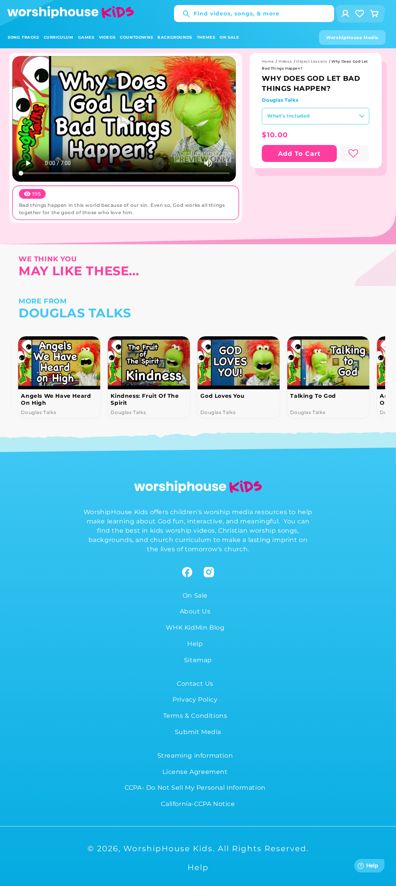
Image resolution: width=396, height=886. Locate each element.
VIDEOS (107, 37)
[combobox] (254, 13)
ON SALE (229, 37)
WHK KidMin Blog (195, 627)
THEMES (206, 37)
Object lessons (311, 61)
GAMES (86, 37)
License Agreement (194, 771)
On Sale (195, 595)
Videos (285, 61)
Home (268, 61)
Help (195, 643)
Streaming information (195, 755)
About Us (195, 611)
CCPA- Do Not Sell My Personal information (195, 787)
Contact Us (195, 683)
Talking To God (313, 395)
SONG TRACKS (23, 37)
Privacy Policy (194, 699)
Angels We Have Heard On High (56, 399)
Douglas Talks (280, 100)
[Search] (182, 13)
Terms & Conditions (195, 715)
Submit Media (198, 732)
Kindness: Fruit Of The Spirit (145, 399)
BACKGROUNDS (174, 37)
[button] (23, 37)
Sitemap (198, 660)
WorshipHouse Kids (168, 848)
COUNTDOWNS (136, 37)
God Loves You (222, 395)
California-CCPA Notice (198, 804)
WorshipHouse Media (352, 37)
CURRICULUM (58, 37)
